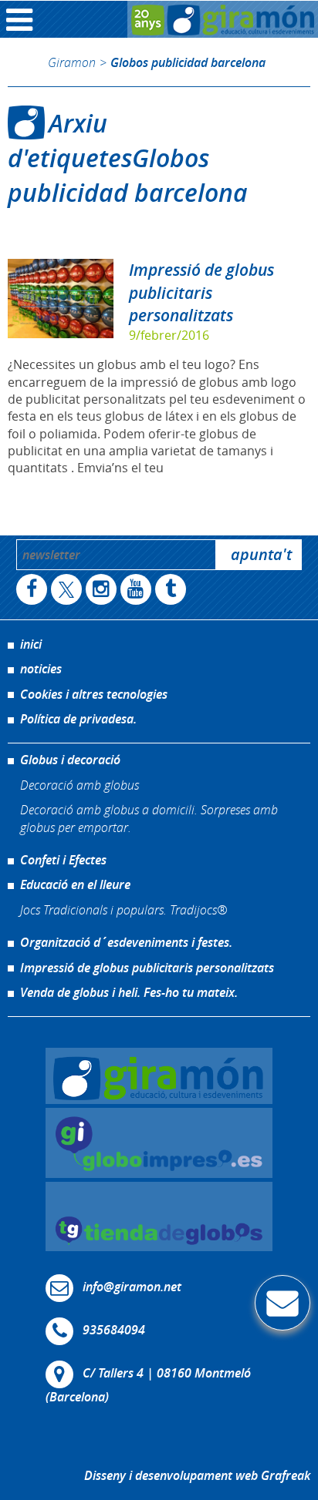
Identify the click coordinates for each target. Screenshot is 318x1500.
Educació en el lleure (75, 884)
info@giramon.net (132, 1286)
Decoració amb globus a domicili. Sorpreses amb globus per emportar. (149, 817)
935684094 (114, 1329)
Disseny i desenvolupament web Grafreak (197, 1475)
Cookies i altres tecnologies (93, 694)
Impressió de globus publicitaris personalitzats (201, 292)
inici (31, 644)
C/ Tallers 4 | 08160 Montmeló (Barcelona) (148, 1384)
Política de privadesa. (78, 718)
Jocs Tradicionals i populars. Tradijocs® (123, 909)
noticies (41, 668)
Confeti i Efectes (63, 859)
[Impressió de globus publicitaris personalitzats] (60, 298)
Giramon (72, 62)
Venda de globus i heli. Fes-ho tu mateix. (129, 992)
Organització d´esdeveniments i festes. (126, 942)
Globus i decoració (70, 759)
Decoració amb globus (79, 785)
